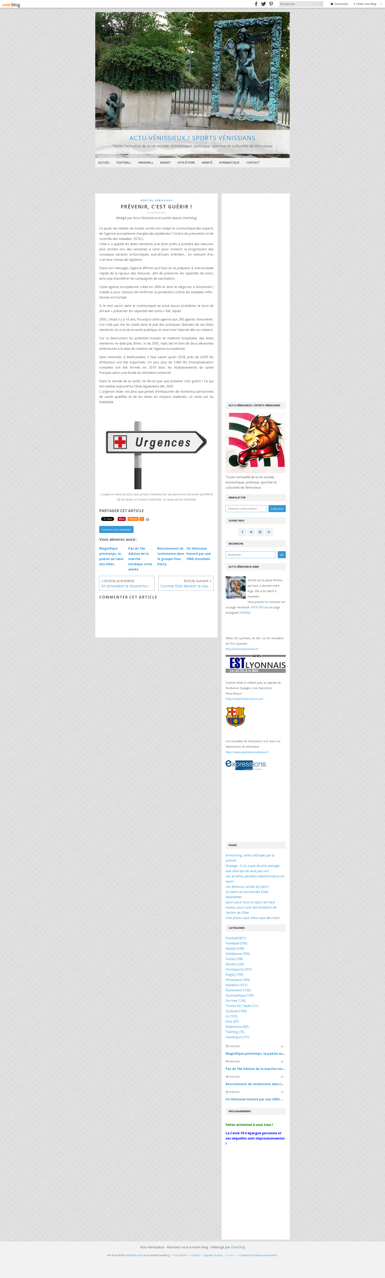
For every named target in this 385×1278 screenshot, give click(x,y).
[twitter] (263, 4)
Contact (253, 162)
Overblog (238, 1247)
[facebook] (256, 4)
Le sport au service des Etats (247, 892)
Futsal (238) (234, 959)
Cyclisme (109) (236, 1011)
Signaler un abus (213, 1255)
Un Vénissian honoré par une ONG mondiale (261, 1099)
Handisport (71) (237, 1037)
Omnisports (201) (239, 969)
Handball (145, 162)
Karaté (207, 162)
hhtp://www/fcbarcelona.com (244, 699)
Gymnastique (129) (239, 995)
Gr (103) (231, 1016)
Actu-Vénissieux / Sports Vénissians (192, 138)
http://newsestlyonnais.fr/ (242, 649)
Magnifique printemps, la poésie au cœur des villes (266, 1053)
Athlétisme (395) (238, 953)
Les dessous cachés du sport (247, 886)
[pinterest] (271, 4)
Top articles (180, 1255)
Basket (165, 162)
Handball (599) (236, 943)
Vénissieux (163, 200)
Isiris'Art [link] (257, 607)
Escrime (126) (235, 1000)
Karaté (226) (235, 964)
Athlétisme (186, 162)
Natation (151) (236, 985)
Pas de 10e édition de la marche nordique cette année (269, 1069)
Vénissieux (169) (238, 980)
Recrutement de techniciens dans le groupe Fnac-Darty (270, 1084)
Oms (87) (232, 1021)
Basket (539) (235, 948)
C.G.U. (231, 1255)
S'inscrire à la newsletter (116, 529)
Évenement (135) (238, 990)
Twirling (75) (235, 1032)
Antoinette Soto (134, 1255)
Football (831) (236, 938)
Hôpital (147, 200)
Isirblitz (245, 612)
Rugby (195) (234, 974)
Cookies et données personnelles (258, 1255)
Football (124, 162)
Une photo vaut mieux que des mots (253, 918)
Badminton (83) (237, 1026)
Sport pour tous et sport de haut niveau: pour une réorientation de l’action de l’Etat (251, 907)
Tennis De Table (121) (242, 1006)
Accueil (104, 162)
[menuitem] (104, 162)
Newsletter (234, 897)
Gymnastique (229, 162)
